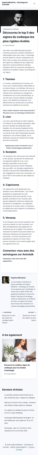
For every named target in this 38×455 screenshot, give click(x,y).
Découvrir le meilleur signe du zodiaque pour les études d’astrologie (17, 367)
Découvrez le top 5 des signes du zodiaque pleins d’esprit (8, 318)
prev (4, 359)
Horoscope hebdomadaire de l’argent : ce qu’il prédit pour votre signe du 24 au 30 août (19, 420)
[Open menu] (34, 3)
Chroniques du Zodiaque (11, 29)
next (33, 359)
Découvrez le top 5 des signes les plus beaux (29, 316)
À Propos (19, 449)
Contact (31, 447)
